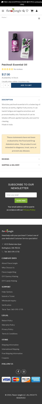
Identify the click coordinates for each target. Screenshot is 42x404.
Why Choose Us (8, 267)
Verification (6, 305)
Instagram (23, 371)
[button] (7, 69)
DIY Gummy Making (10, 276)
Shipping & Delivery (10, 165)
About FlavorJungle (10, 263)
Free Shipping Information (12, 353)
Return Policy (7, 320)
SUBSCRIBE (21, 201)
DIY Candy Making (9, 281)
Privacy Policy (7, 329)
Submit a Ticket (8, 296)
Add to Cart (26, 85)
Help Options (7, 292)
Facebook (18, 371)
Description (7, 100)
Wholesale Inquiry (9, 300)
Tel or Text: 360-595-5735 (12, 309)
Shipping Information (10, 345)
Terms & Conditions (10, 333)
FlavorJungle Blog (9, 272)
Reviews (5, 159)
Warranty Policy (8, 325)
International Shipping (10, 349)
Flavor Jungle (17, 395)
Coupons (5, 358)
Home (4, 17)
